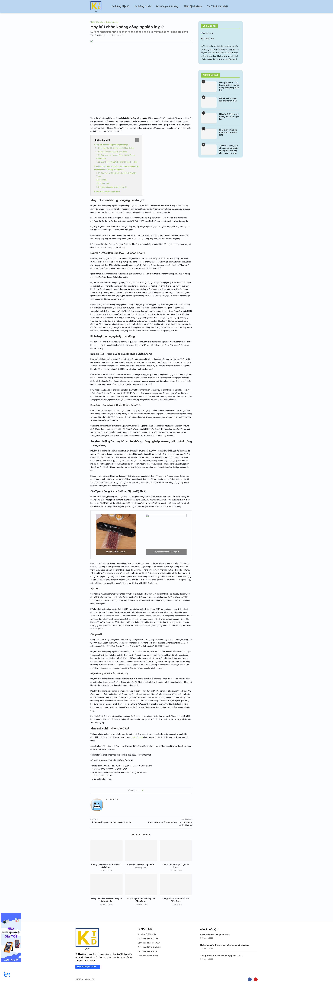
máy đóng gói (137, 737)
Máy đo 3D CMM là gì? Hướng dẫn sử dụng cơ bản (229, 116)
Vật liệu (104, 180)
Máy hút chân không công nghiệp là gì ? (112, 145)
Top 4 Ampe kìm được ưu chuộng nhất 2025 (221, 955)
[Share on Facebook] (147, 790)
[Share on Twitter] (150, 790)
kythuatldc (101, 35)
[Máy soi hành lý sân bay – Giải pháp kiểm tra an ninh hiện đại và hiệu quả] (141, 850)
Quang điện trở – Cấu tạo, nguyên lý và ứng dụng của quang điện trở (229, 86)
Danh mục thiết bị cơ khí (147, 951)
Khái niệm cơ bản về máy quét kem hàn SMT (228, 132)
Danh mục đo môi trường (148, 956)
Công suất (105, 183)
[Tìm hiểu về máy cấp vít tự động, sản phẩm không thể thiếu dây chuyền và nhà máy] (209, 149)
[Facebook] (250, 979)
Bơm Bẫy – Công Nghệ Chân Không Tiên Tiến (119, 162)
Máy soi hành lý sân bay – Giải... (141, 865)
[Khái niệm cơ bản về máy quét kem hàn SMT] (209, 134)
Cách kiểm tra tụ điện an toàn (215, 934)
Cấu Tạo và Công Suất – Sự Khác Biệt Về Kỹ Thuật (116, 174)
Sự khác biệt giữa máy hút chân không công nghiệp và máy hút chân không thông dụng (116, 168)
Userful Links (145, 929)
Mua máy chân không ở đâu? (108, 191)
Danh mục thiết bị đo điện (148, 938)
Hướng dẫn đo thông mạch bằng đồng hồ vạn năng (224, 945)
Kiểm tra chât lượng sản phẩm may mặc (228, 99)
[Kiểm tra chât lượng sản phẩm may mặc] (209, 102)
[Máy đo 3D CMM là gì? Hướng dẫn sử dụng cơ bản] (209, 118)
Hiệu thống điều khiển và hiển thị (114, 187)
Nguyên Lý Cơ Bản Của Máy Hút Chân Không (116, 148)
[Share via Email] (155, 790)
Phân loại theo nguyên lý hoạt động (112, 152)
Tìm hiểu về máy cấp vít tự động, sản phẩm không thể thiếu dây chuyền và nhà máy (229, 149)
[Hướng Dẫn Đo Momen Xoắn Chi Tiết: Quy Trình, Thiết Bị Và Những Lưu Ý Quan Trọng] (176, 884)
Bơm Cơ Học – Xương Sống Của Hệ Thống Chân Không (115, 156)
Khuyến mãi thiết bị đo (147, 934)
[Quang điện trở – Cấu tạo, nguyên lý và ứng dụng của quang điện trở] (209, 86)
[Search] (241, 6)
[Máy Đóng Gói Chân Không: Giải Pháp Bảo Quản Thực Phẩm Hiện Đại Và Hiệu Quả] (141, 884)
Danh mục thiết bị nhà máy (149, 943)
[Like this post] (144, 790)
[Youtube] (256, 979)
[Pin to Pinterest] (152, 790)
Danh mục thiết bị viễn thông (149, 947)
